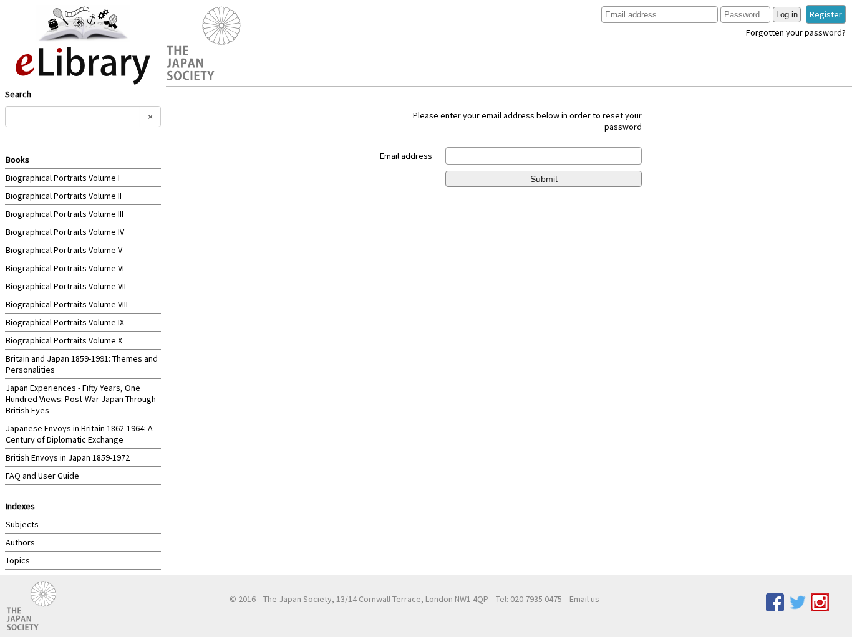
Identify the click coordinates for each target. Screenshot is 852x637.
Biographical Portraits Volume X (64, 340)
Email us (584, 599)
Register (826, 14)
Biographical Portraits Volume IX (65, 322)
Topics (18, 560)
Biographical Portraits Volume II (64, 195)
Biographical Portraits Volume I (63, 177)
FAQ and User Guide (42, 475)
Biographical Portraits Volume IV (65, 231)
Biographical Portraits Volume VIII (67, 304)
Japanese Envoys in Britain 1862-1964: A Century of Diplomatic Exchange (79, 434)
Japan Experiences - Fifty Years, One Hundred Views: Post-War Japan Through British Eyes (81, 399)
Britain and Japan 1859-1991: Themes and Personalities (82, 364)
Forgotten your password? (796, 32)
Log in (787, 14)
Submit (544, 179)
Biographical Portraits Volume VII (66, 286)
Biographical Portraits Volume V (64, 250)
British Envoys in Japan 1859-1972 (68, 457)
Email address (406, 155)
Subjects (22, 524)
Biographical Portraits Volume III (64, 213)
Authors (20, 542)
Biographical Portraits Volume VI (65, 268)
